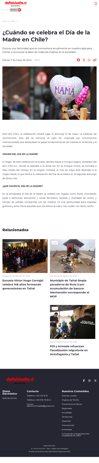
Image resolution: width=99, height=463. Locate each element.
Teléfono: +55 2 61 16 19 (37, 396)
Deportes (66, 421)
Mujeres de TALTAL (70, 400)
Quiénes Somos (9, 398)
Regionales (67, 408)
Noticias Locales (69, 396)
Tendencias (67, 417)
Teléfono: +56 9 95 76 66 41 (39, 400)
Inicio (4, 21)
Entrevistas (67, 429)
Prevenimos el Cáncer (72, 404)
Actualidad (67, 413)
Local (12, 21)
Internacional (68, 425)
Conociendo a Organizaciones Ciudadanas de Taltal (75, 434)
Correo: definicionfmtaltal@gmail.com (41, 405)
